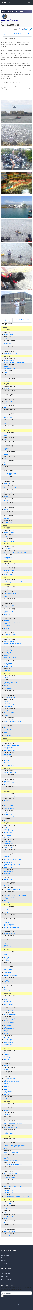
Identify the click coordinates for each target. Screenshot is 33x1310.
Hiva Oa (6, 1092)
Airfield (5, 612)
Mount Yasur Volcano (9, 925)
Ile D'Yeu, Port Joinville (9, 492)
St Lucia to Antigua (8, 574)
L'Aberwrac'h (7, 518)
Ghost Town (7, 710)
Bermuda (6, 566)
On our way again (8, 1010)
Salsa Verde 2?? (8, 969)
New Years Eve (7, 729)
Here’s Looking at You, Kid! (10, 353)
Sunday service (7, 970)
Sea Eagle (6, 875)
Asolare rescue (7, 881)
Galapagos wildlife (8, 1133)
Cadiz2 (5, 372)
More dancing (7, 1025)
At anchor (6, 1088)
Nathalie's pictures (8, 807)
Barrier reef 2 (7, 910)
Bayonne (6, 479)
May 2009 (7, 561)
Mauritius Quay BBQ (9, 783)
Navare (5, 416)
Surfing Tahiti (7, 1059)
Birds (5, 900)
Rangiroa (6, 1065)
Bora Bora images (8, 1004)
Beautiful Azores (8, 557)
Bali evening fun (8, 803)
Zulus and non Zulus (9, 759)
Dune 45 (6, 701)
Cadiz (5, 377)
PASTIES (6, 677)
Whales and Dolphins (9, 720)
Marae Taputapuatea (9, 1028)
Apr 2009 (7, 577)
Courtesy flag (7, 998)
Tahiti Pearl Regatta (9, 1022)
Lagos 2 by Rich (8, 401)
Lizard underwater (8, 843)
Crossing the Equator (9, 1177)
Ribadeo (6, 454)
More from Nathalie (9, 805)
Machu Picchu (7, 1158)
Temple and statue (8, 802)
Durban (5, 764)
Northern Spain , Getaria (10, 473)
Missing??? (6, 909)
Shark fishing (7, 630)
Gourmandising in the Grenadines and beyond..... (16, 601)
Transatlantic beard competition (12, 723)
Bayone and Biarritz (9, 474)
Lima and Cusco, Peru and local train (13, 1164)
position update (8, 536)
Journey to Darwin (8, 847)
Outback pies (7, 902)
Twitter (6, 1276)
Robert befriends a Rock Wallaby (12, 864)
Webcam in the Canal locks (10, 1190)
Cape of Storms (8, 748)
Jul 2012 (7, 430)
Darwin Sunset (7, 841)
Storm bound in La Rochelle (11, 487)
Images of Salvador (9, 663)
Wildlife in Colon (8, 1203)
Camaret (6, 513)
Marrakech (6, 366)
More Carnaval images (9, 649)
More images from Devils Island (12, 622)
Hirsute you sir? (8, 670)
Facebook (7, 1279)
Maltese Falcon (7, 1001)
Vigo (5, 439)
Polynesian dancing (8, 1044)
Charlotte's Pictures (9, 808)
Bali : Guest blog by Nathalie (11, 816)
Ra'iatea (6, 1030)
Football (6, 664)
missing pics (7, 1069)
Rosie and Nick (7, 873)
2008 (5, 738)
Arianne (6, 623)
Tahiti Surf (6, 1056)
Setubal (6, 407)
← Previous (6, 34)
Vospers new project (9, 867)
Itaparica (6, 655)
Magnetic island (8, 865)
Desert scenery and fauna (10, 704)
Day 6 (5, 1208)
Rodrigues (6, 789)
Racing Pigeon (7, 548)
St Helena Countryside (9, 683)
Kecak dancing (7, 800)
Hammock (6, 1054)
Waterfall (6, 1083)
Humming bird (7, 595)
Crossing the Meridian (9, 697)
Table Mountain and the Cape (11, 745)
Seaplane (6, 964)
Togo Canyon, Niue (8, 981)
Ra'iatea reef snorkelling (10, 1014)
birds (5, 834)
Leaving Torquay (8, 522)
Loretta (5, 392)
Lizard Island (7, 851)
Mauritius (6, 784)
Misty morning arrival (9, 712)
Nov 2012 (7, 330)
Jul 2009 (7, 528)
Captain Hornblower (9, 1041)
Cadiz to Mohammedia (9, 368)
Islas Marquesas (8, 1098)
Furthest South (8, 754)
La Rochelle (7, 483)
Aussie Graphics (8, 894)
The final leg (7, 589)
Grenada (6, 616)
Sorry (5, 987)
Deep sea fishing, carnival (10, 1182)
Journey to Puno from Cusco (11, 1152)
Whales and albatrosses (10, 750)
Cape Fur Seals (7, 735)
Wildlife (5, 626)
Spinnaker (6, 1110)
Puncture (6, 954)
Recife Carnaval (8, 650)
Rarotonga (6, 989)
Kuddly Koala (7, 861)
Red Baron (6, 856)
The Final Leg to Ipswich (10, 532)
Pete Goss (6, 732)
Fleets (3, 1258)
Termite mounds (8, 832)
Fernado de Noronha (9, 641)
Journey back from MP (9, 1157)
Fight (5, 727)
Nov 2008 (7, 741)
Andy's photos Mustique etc (11, 607)
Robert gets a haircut (9, 1045)
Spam (5, 1089)
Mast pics (6, 1094)
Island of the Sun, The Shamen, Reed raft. (14, 1145)
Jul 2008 (7, 904)
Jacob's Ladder (8, 685)
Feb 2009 (7, 637)
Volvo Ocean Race (8, 747)
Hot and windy (7, 388)
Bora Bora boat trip (9, 1006)
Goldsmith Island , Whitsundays (12, 889)
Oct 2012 (7, 356)
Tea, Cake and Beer (9, 714)
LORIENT (6, 500)
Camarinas (6, 444)
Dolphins (6, 1080)
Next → (27, 34)
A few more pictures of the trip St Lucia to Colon (16, 1196)
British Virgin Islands (9, 570)
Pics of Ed (6, 885)
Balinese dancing (8, 814)
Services (4, 1263)
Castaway (6, 942)
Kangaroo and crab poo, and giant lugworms (15, 895)
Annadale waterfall (8, 611)
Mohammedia (7, 343)
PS (4, 462)
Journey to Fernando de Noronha (12, 643)
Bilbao (5, 464)
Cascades (6, 922)
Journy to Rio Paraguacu (10, 657)
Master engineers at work (10, 1053)
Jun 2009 (7, 544)
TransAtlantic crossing (9, 558)
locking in (6, 837)
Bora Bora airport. (8, 1002)
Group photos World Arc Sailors (12, 593)
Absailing (6, 921)
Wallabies (6, 898)
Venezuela (6, 620)
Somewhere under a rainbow (11, 974)
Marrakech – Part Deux (9, 360)
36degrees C (7, 829)
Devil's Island (7, 625)
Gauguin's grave (8, 1091)
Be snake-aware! (8, 862)
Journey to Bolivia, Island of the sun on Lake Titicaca (15, 1147)
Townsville (6, 857)
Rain (5, 1023)
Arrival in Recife (8, 652)
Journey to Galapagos (9, 1140)
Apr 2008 (7, 1048)
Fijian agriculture (8, 957)
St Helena (6, 693)
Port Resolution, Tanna (9, 933)
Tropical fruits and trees (10, 1027)
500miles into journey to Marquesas (13, 1123)
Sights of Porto (8, 417)
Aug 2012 (7, 384)
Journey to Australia (9, 916)
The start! (6, 1222)
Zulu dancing (7, 760)
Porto (5, 423)
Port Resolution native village (11, 929)
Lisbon (5, 411)
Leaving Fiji (6, 937)
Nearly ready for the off (10, 1235)
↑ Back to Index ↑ (18, 34)
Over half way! (7, 1114)
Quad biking (7, 703)
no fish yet (6, 1212)
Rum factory (7, 614)
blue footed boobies (9, 1169)
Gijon (5, 458)
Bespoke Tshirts (8, 734)
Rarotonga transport (9, 990)
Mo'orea (6, 1033)
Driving (5, 827)
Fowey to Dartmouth (9, 541)
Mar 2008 (7, 1101)
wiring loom (7, 658)
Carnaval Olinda (8, 644)
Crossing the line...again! (10, 634)
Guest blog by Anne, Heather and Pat (13, 582)
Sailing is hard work (9, 959)
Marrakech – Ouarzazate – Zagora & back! (14, 362)
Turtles (5, 596)
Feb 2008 (7, 1136)
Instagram (7, 1273)
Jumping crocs (7, 835)
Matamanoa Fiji (7, 947)
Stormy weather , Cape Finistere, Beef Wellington (16, 552)
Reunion (6, 777)
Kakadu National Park (9, 830)
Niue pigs (6, 980)
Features (4, 1260)
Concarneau (7, 505)
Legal (15, 1304)
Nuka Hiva (6, 1074)
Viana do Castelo (8, 428)
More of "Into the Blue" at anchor (12, 1081)
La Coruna (6, 449)
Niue (5, 983)
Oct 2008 (7, 768)
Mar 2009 (7, 584)
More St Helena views (9, 687)
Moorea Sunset (7, 1037)
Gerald (5, 943)
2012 (5, 327)
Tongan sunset (7, 972)
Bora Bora (6, 1020)
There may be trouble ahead (11, 975)
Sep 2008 (7, 791)
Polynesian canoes (8, 1042)
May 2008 (7, 993)
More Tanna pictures (9, 924)
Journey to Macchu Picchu (10, 1160)
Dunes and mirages (8, 706)
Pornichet (6, 496)
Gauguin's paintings (9, 1084)
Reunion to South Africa (10, 772)
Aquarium (6, 730)
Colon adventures (8, 1192)
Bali (5, 820)
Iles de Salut (7, 628)
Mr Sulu (6, 945)
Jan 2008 (7, 1199)
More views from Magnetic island (12, 859)
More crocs (7, 762)
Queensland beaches (9, 897)
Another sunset (8, 955)
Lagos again (7, 381)
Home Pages (5, 1255)
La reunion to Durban (9, 765)
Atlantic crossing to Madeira (11, 338)
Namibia (6, 715)
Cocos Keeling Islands (9, 796)
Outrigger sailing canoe (10, 1039)
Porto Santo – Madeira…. (10, 334)
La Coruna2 (7, 448)
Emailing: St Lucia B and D (10, 1231)
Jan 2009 (7, 673)
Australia (6, 912)
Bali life (5, 812)
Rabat (5, 349)
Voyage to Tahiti (8, 1057)
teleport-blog (7, 2)
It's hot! (6, 1227)
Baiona (5, 435)
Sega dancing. (7, 781)
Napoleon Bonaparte (9, 688)
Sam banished (7, 1031)
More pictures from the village (11, 927)
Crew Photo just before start (11, 1216)
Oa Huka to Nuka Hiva (9, 1078)
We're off (6, 1218)
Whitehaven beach (8, 879)
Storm (5, 999)
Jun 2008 (7, 949)
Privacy (10, 1304)
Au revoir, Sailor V (8, 422)
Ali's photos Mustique (9, 605)
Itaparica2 (6, 654)
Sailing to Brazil (8, 666)
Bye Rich (6, 397)
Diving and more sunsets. (10, 1132)
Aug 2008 (7, 823)
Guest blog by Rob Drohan (10, 682)
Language (22, 1304)
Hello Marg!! (7, 1119)
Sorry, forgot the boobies (10, 1127)
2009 (5, 525)
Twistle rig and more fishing (11, 1173)
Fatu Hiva (6, 1086)
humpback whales (8, 871)
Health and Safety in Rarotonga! (12, 1019)
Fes (5, 344)
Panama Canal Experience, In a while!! (13, 1186)
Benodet (6, 509)
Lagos (5, 403)
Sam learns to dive (8, 1061)
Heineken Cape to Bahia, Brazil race (13, 721)
